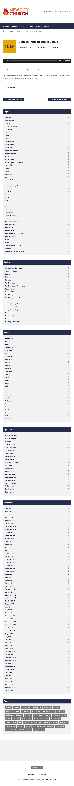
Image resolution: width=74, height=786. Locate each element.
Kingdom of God (10, 189)
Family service (10, 283)
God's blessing (36, 711)
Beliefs (30, 26)
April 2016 (8, 646)
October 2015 (10, 664)
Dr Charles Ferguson (12, 462)
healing (8, 719)
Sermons (38, 26)
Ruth (6, 416)
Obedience (9, 198)
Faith (6, 138)
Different (8, 280)
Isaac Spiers (9, 468)
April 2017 (8, 613)
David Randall (9, 459)
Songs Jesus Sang (11, 310)
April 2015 (8, 681)
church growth (37, 708)
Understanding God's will (13, 246)
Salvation (8, 210)
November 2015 (10, 661)
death (7, 132)
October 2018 (10, 565)
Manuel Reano (10, 480)
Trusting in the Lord (12, 322)
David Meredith (10, 456)
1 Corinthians (9, 338)
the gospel (9, 730)
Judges (7, 386)
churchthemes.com (49, 780)
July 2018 (8, 574)
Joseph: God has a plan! (14, 99)
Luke (6, 389)
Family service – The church (15, 286)
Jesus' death (44, 719)
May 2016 (8, 643)
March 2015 (9, 684)
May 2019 (8, 544)
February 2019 (10, 553)
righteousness (10, 726)
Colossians (9, 356)
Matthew (8, 395)
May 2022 (8, 511)
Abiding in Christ (11, 271)
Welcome (6, 26)
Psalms (7, 407)
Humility (8, 171)
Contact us (48, 26)
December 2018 (10, 559)
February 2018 (10, 589)
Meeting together (18, 26)
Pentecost (47, 722)
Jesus (7, 177)
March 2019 (9, 550)
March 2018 (9, 586)
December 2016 (10, 622)
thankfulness (60, 726)
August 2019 (9, 538)
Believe (19, 31)
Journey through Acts (12, 186)
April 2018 (8, 583)
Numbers (8, 398)
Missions (8, 195)
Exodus (7, 362)
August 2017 (9, 604)
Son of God (9, 213)
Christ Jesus (26, 708)
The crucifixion (10, 231)
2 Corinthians (9, 347)
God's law (19, 715)
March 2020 (9, 517)
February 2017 (10, 616)
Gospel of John (10, 289)
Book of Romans (11, 126)
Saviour (28, 726)
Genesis (8, 368)
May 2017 (8, 610)
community (47, 708)
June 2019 (8, 541)
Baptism (8, 117)
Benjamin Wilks (10, 444)
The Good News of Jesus (14, 234)
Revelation (8, 410)
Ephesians (8, 359)
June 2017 (8, 607)
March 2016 (9, 649)
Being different (10, 120)
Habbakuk (8, 371)
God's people (38, 715)
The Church (9, 228)
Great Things (9, 159)
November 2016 (10, 625)
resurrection (9, 204)
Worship (8, 249)
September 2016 (10, 631)
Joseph (7, 183)
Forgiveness (9, 141)
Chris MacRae (10, 450)
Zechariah (8, 419)
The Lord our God (11, 237)
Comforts (8, 129)
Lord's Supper (10, 192)
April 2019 (8, 547)
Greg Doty (8, 465)
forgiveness (25, 711)
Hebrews (8, 374)
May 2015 (8, 678)
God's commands (49, 711)
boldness (16, 708)
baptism (8, 708)
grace (64, 715)
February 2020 (10, 520)
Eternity (7, 135)
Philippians (9, 401)
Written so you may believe (14, 252)
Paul (40, 722)
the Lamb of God (20, 730)
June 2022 (8, 508)
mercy (26, 722)
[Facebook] (70, 26)
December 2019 (10, 526)
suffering (50, 726)
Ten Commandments (12, 222)
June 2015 (8, 675)
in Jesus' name (26, 719)
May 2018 (8, 580)
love (19, 722)
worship (41, 730)
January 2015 (9, 690)
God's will (47, 715)
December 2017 (10, 595)
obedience (33, 722)
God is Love (9, 147)
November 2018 (10, 562)
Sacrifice (8, 207)
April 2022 (8, 514)
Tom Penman (9, 492)
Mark (6, 392)
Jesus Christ (9, 180)
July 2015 (8, 672)
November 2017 (10, 598)
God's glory (60, 711)
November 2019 (10, 529)
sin (34, 726)
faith (17, 711)
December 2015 (10, 658)
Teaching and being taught (59, 99)
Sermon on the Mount (12, 307)
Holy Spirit (8, 165)
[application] (37, 61)
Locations (31, 774)
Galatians (8, 365)
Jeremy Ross (42, 47)
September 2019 (10, 535)
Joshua (7, 383)
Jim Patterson (10, 474)
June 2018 (8, 577)
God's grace (10, 715)
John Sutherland (10, 477)
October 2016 (10, 628)
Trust (7, 239)
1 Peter (7, 344)
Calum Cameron (10, 447)
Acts (6, 353)
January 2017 (9, 619)
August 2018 (9, 571)
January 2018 (9, 592)
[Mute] (63, 61)
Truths (7, 243)
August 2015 (9, 669)
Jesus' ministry (55, 719)
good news (56, 715)
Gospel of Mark (10, 153)
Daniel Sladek (9, 453)
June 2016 (8, 640)
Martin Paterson (10, 483)
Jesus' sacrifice (11, 722)
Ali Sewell (8, 441)
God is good (9, 144)
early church (10, 711)
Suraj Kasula (9, 489)
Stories (7, 219)
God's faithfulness (11, 150)
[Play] (5, 61)
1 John (7, 341)
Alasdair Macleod (11, 435)
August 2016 (9, 634)
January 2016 (9, 655)
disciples (56, 708)
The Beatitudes (10, 225)
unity (35, 730)
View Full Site (36, 767)
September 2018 (10, 568)
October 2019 (10, 532)
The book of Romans (12, 319)
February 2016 (10, 652)
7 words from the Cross (13, 268)
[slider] (67, 60)
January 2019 (9, 556)
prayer (55, 722)
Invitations (8, 174)
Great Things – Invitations (14, 162)
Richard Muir (9, 486)
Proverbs (8, 404)
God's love (28, 715)
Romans (8, 413)
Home (5, 31)
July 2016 (8, 637)
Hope (7, 168)
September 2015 (10, 667)
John (7, 380)
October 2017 (10, 601)
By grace (8, 277)
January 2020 (9, 523)
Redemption (9, 201)
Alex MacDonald (10, 438)
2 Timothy (8, 350)
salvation (20, 726)
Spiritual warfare (10, 216)
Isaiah (7, 377)
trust (29, 730)
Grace (7, 156)
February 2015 (10, 687)
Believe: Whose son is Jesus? (33, 31)
